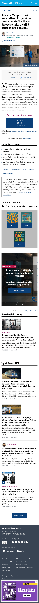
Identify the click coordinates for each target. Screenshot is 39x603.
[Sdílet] (33, 10)
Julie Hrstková (12, 445)
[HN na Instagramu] (19, 542)
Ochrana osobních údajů (23, 559)
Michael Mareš (11, 33)
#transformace (8, 173)
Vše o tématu (19, 290)
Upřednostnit (27, 77)
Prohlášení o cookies (21, 562)
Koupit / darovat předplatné (10, 576)
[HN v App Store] (21, 551)
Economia (5, 564)
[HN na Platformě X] (13, 542)
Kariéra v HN (6, 567)
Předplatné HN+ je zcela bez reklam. (28, 310)
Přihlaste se (27, 138)
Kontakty (4, 559)
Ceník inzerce (6, 570)
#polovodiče (16, 169)
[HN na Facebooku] (16, 542)
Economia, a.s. (14, 531)
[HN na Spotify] (24, 542)
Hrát (12, 225)
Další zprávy (19, 515)
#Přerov (31, 169)
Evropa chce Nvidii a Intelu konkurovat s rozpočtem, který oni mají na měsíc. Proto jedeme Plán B (18, 337)
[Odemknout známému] (36, 10)
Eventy (4, 579)
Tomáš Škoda (31, 65)
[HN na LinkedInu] (22, 542)
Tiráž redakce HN (7, 562)
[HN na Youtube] (27, 542)
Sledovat (13, 77)
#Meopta (6, 169)
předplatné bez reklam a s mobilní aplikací (23, 131)
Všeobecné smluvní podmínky (24, 567)
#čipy (24, 169)
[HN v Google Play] (8, 551)
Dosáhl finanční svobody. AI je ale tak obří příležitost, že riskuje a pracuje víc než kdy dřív (19, 492)
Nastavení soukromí (21, 564)
